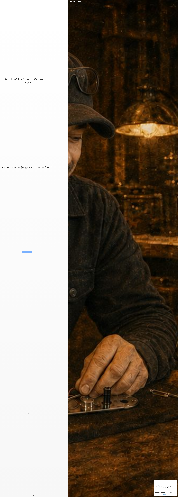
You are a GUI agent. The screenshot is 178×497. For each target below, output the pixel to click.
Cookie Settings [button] (165, 494)
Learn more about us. (158, 490)
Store (71, 1)
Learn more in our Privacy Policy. (159, 489)
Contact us (79, 1)
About (74, 1)
